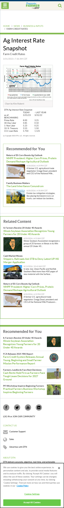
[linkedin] (39, 407)
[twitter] (17, 407)
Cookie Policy (23, 486)
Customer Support (17, 432)
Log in (6, 416)
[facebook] (6, 407)
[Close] (59, 468)
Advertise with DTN (18, 447)
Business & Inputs (33, 26)
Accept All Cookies (31, 502)
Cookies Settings (32, 494)
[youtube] (28, 407)
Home (6, 26)
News (17, 26)
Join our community (24, 416)
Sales (11, 439)
